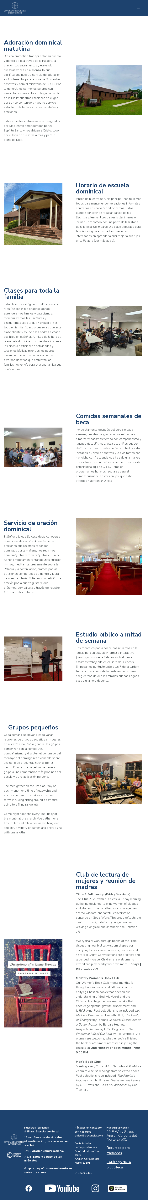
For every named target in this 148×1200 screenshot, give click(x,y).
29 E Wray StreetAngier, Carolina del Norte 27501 (122, 1135)
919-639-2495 (83, 1172)
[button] (138, 8)
